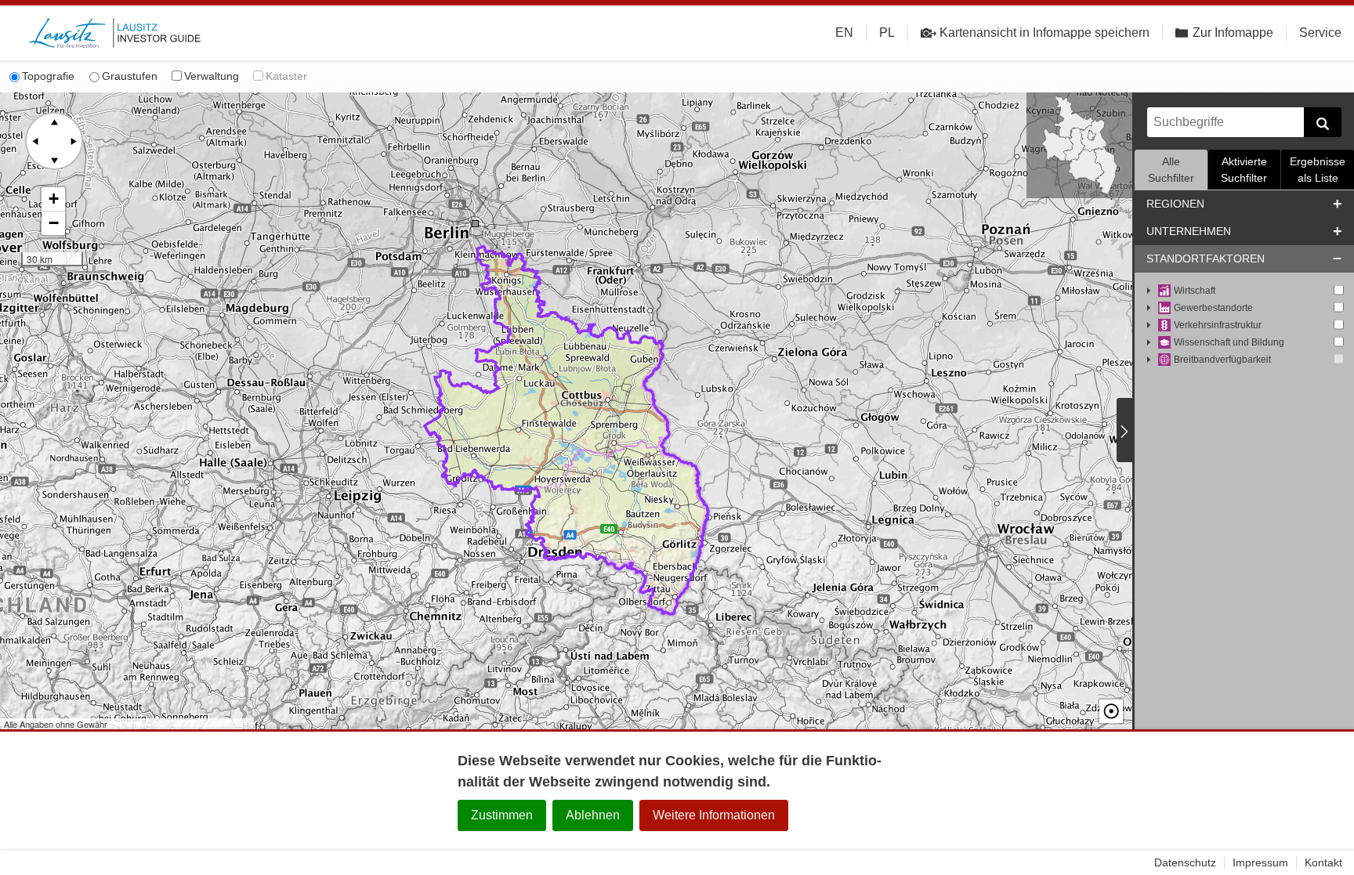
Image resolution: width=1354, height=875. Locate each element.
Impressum (1260, 862)
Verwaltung (211, 76)
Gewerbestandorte (1213, 307)
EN (844, 32)
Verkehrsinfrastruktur (1218, 325)
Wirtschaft (1194, 290)
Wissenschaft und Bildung (1229, 342)
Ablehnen (593, 815)
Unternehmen (1188, 231)
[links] (35, 141)
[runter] (54, 160)
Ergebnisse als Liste (1317, 169)
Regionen (1175, 203)
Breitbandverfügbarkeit (1222, 359)
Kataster (286, 76)
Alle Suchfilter (1171, 169)
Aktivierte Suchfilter (1244, 169)
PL (887, 32)
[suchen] (1322, 122)
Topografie (48, 76)
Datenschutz (1185, 862)
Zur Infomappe (1233, 32)
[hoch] (54, 122)
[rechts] (73, 141)
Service (1320, 32)
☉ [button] (1111, 711)
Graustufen (129, 76)
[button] (53, 199)
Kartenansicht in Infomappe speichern (1044, 32)
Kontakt (1323, 862)
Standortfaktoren (1205, 258)
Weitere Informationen (714, 815)
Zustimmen (502, 815)
